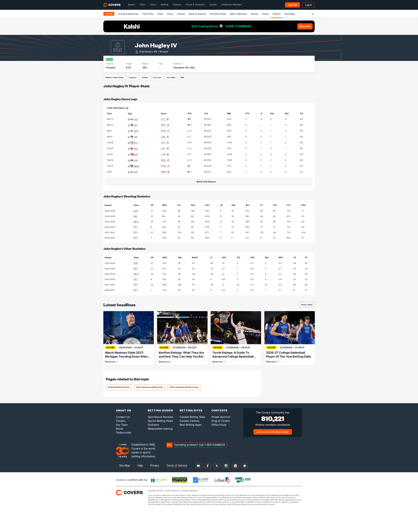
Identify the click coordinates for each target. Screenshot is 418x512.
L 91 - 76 (165, 142)
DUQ (135, 211)
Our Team (122, 424)
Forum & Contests (195, 4)
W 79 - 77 (165, 131)
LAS (136, 160)
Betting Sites (191, 410)
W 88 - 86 (165, 172)
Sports (131, 4)
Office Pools (218, 424)
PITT (135, 227)
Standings (289, 13)
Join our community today (273, 431)
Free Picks (148, 13)
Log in (308, 4)
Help (140, 465)
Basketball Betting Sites (118, 387)
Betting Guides (160, 410)
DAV (136, 148)
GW (135, 172)
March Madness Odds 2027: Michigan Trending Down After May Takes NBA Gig (126, 355)
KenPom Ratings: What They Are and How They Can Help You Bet (181, 354)
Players (276, 13)
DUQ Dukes (145, 51)
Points (145, 77)
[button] (209, 182)
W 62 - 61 (165, 160)
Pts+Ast (157, 77)
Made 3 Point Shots (114, 77)
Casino (213, 4)
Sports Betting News (160, 420)
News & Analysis (197, 13)
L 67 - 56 (165, 148)
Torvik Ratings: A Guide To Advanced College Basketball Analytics (232, 355)
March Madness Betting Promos (184, 387)
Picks (153, 4)
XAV (135, 216)
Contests (219, 410)
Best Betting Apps (190, 424)
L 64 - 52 (165, 136)
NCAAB (109, 13)
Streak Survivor (220, 416)
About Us (123, 410)
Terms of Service (177, 465)
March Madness (238, 13)
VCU (136, 119)
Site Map (124, 465)
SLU (136, 143)
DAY (136, 154)
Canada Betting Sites (192, 416)
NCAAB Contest (218, 13)
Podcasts (153, 424)
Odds (143, 4)
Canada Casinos (189, 420)
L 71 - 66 (165, 119)
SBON (136, 166)
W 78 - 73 (165, 166)
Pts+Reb (171, 77)
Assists (132, 77)
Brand (119, 428)
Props (170, 13)
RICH (136, 131)
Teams (265, 13)
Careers (120, 420)
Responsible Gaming (160, 428)
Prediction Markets (231, 4)
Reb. (182, 77)
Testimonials (123, 432)
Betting (164, 4)
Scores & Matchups (128, 13)
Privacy (154, 465)
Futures (181, 13)
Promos (177, 4)
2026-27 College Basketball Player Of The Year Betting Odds (288, 354)
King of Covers (220, 420)
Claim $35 (305, 26)
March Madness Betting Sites (149, 387)
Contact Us (123, 416)
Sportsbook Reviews (160, 416)
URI (135, 125)
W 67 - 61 (165, 125)
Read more (308, 305)
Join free (292, 4)
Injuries (254, 13)
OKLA (136, 221)
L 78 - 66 (165, 154)
